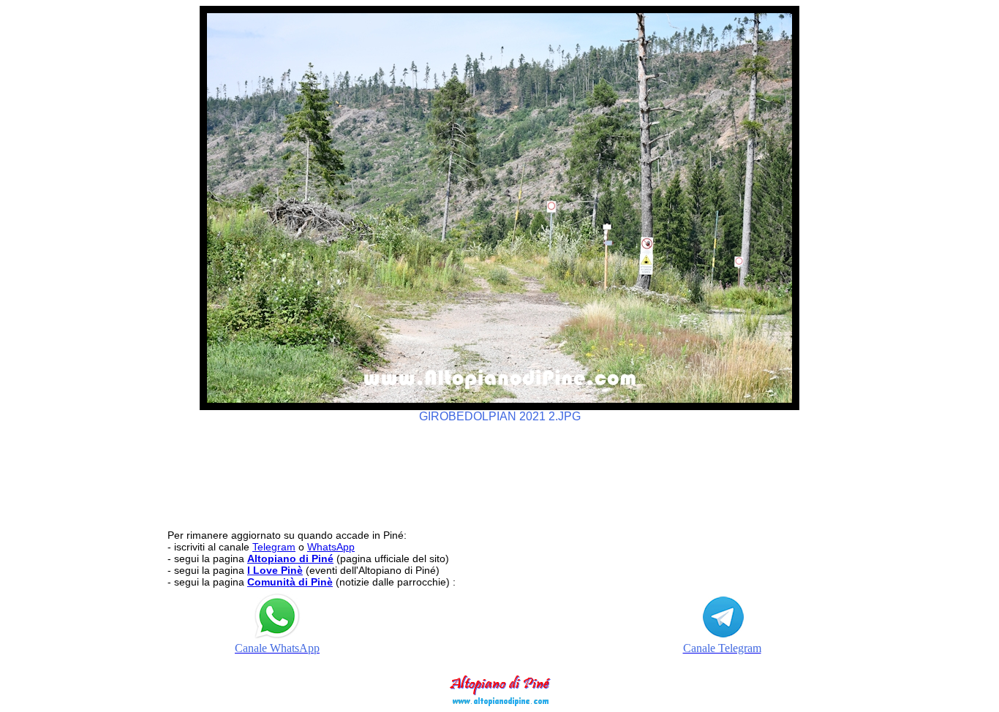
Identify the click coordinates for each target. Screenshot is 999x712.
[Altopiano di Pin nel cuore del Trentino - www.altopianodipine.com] (499, 702)
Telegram (273, 547)
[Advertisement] (499, 469)
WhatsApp (331, 547)
